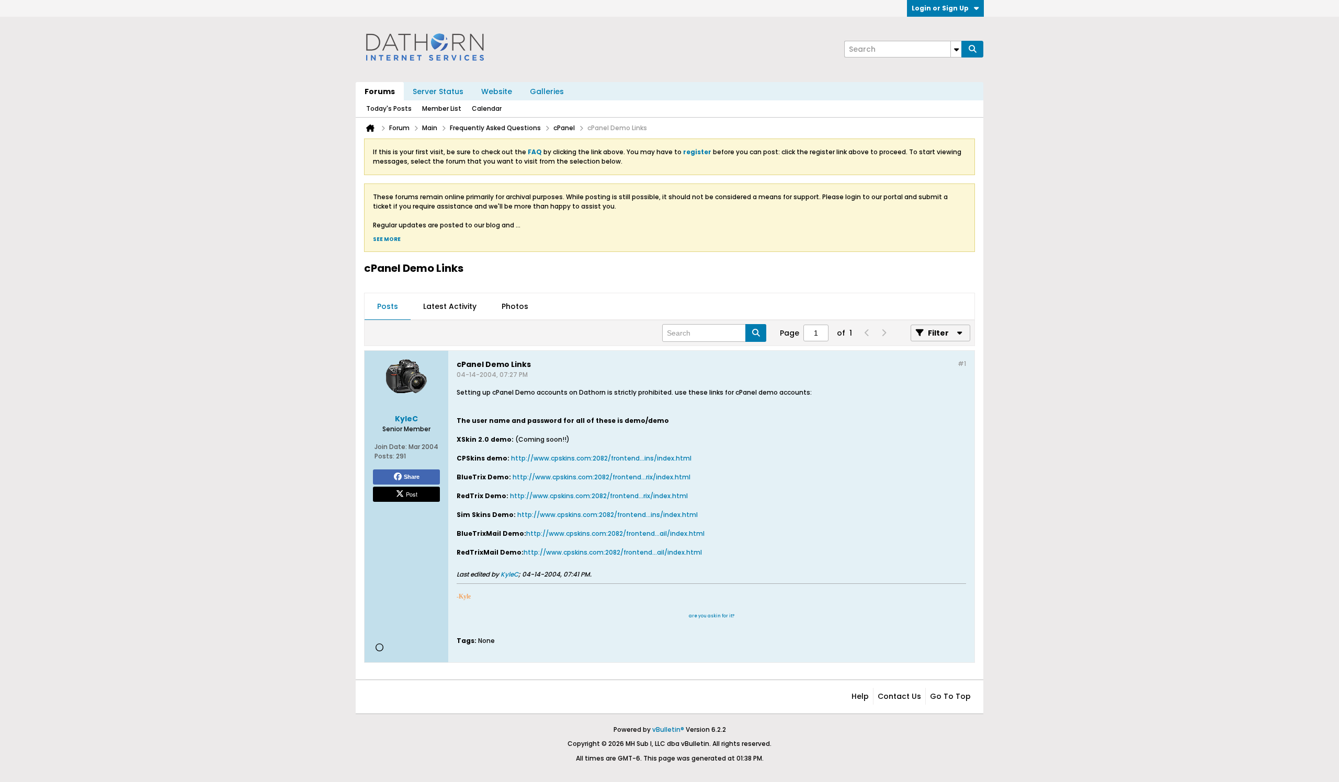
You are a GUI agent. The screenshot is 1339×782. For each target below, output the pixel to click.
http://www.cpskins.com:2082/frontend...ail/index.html (615, 533)
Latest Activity (449, 306)
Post (411, 494)
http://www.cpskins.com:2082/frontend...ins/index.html (601, 458)
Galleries (547, 91)
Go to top (950, 696)
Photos (515, 306)
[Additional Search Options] (956, 49)
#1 (962, 363)
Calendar (487, 108)
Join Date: (391, 446)
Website (496, 91)
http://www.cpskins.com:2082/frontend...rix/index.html (601, 477)
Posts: (384, 456)
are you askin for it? (711, 616)
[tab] (388, 306)
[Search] (972, 49)
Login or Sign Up (940, 8)
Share (411, 477)
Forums (380, 91)
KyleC (509, 574)
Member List (441, 108)
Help (860, 696)
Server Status (438, 91)
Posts (387, 306)
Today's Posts (389, 108)
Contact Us (899, 696)
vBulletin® (668, 729)
